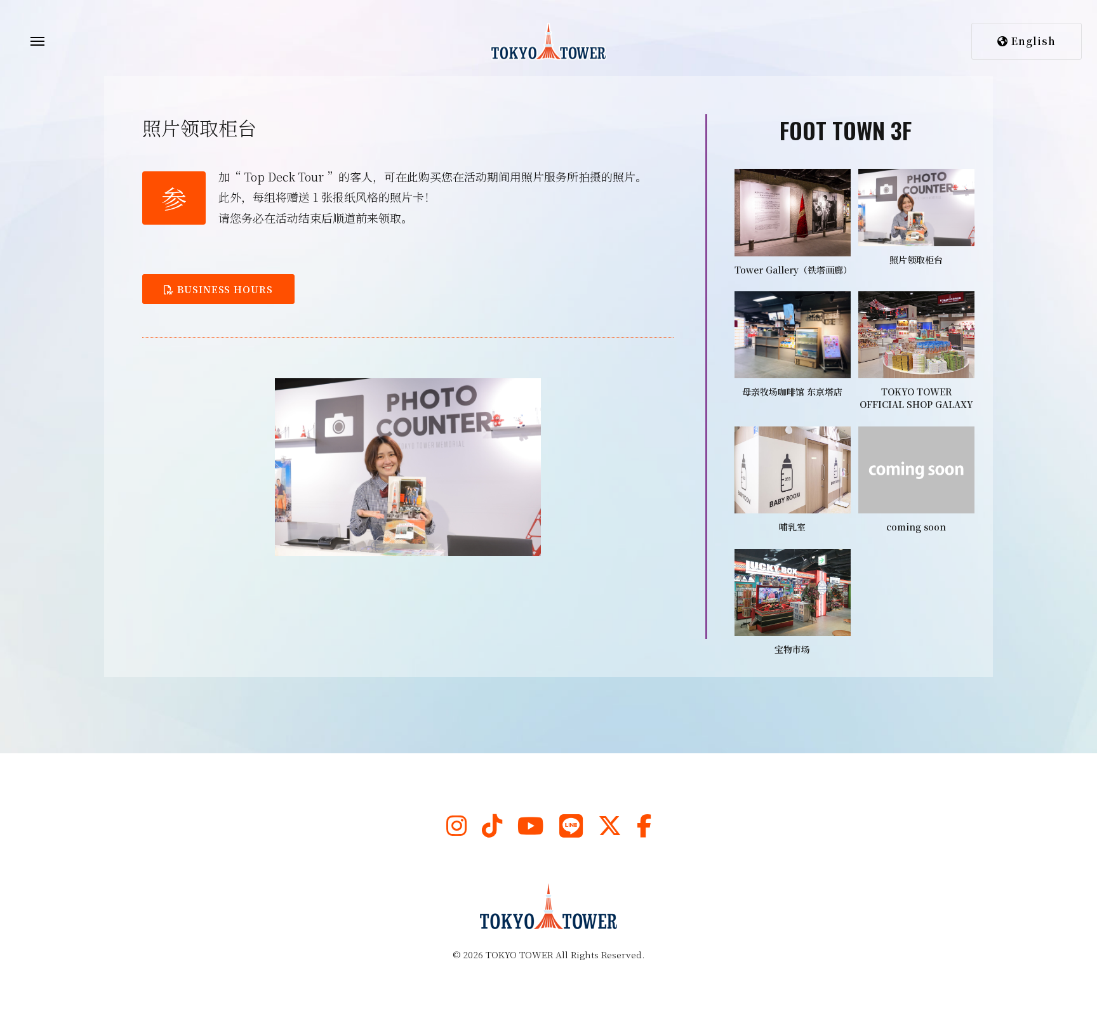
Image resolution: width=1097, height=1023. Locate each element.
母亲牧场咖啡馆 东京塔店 (792, 391)
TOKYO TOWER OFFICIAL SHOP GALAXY (916, 398)
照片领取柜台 (916, 259)
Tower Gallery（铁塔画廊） (793, 269)
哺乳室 (792, 526)
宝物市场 (792, 649)
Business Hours (223, 289)
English (1032, 41)
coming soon (916, 526)
